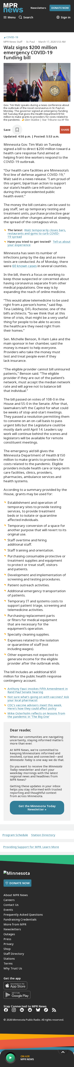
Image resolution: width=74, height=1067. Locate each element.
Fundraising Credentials (20, 919)
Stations (9, 958)
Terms (8, 963)
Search (28, 17)
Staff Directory (14, 954)
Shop (7, 949)
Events (8, 910)
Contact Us (11, 905)
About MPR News (16, 895)
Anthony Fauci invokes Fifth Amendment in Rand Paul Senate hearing (37, 690)
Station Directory (43, 835)
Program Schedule (15, 835)
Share (65, 129)
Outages (9, 934)
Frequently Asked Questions (23, 914)
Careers (9, 900)
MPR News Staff (13, 41)
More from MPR (15, 924)
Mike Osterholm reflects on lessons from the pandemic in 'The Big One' (36, 715)
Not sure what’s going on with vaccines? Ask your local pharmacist (38, 698)
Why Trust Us (13, 968)
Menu (12, 17)
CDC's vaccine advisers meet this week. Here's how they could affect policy (34, 706)
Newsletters (12, 929)
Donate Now (60, 8)
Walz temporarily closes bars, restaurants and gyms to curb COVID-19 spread (36, 233)
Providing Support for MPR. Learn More (31, 847)
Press (7, 939)
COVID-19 (12, 37)
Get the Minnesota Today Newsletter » (37, 807)
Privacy (9, 944)
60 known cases (24, 266)
